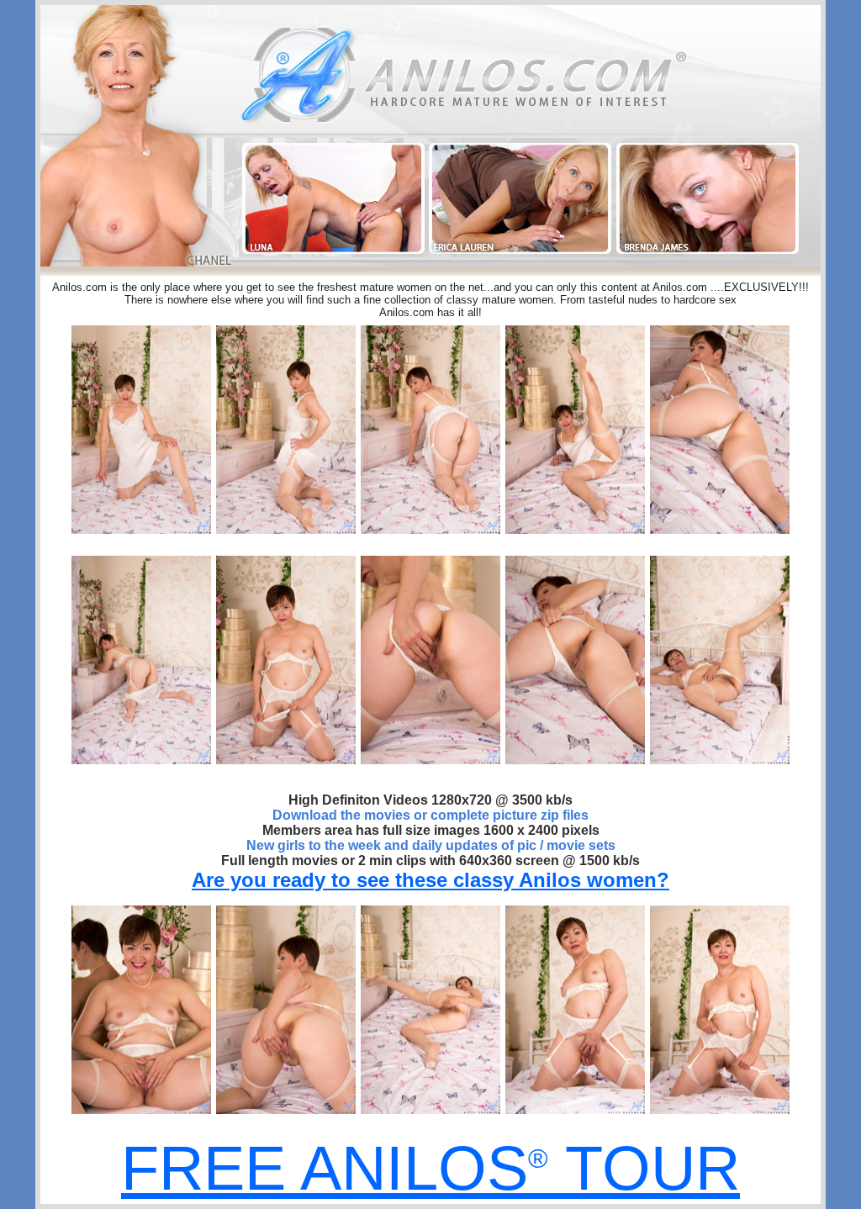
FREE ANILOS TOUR (430, 1168)
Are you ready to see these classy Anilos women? (430, 879)
